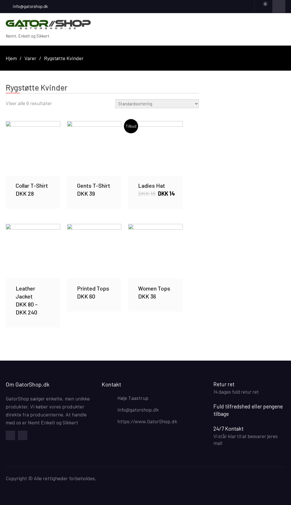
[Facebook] (10, 435)
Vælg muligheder (33, 251)
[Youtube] (22, 435)
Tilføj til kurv (33, 148)
